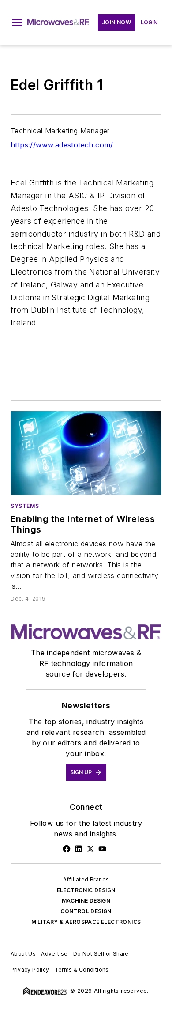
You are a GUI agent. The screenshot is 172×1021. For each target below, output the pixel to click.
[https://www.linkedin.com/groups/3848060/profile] (78, 848)
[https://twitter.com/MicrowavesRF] (90, 848)
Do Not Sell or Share (101, 953)
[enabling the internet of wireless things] (86, 453)
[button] (17, 22)
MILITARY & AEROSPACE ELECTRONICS (86, 922)
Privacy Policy (30, 969)
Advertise (54, 953)
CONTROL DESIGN (86, 911)
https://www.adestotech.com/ (62, 144)
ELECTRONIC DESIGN (86, 890)
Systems (25, 506)
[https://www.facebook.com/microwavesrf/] (66, 848)
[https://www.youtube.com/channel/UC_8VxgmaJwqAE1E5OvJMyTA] (102, 848)
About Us (23, 953)
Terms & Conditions (82, 969)
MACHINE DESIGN (86, 900)
